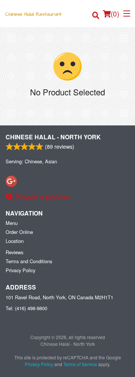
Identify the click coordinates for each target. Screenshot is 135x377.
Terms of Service (80, 364)
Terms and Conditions (29, 261)
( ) (115, 13)
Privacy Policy (20, 270)
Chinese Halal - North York (53, 137)
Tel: (26, 308)
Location (15, 240)
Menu (12, 222)
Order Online (19, 231)
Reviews (14, 252)
